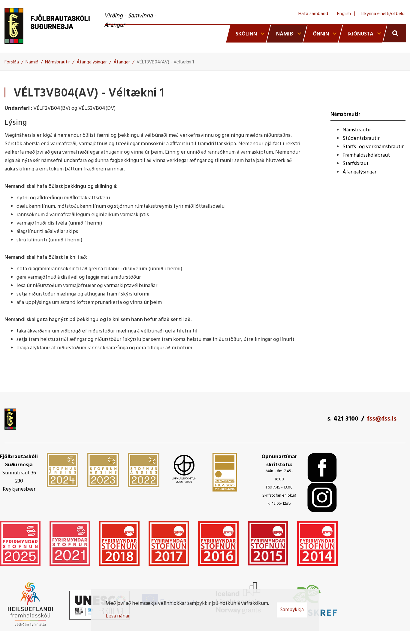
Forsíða (12, 62)
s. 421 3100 (342, 419)
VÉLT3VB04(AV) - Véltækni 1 (165, 62)
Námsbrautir (57, 62)
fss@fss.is (381, 419)
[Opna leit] (394, 33)
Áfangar (121, 62)
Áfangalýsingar (92, 62)
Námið (32, 62)
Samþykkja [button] (292, 610)
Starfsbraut (355, 163)
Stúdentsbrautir (361, 138)
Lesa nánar (118, 616)
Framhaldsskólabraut (366, 155)
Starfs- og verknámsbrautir (373, 146)
